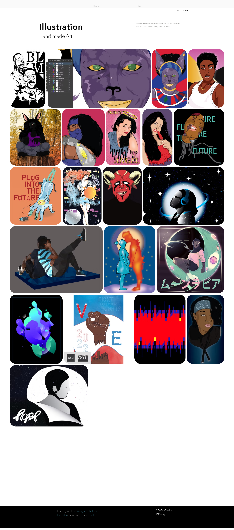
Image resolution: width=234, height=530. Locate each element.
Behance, (94, 511)
